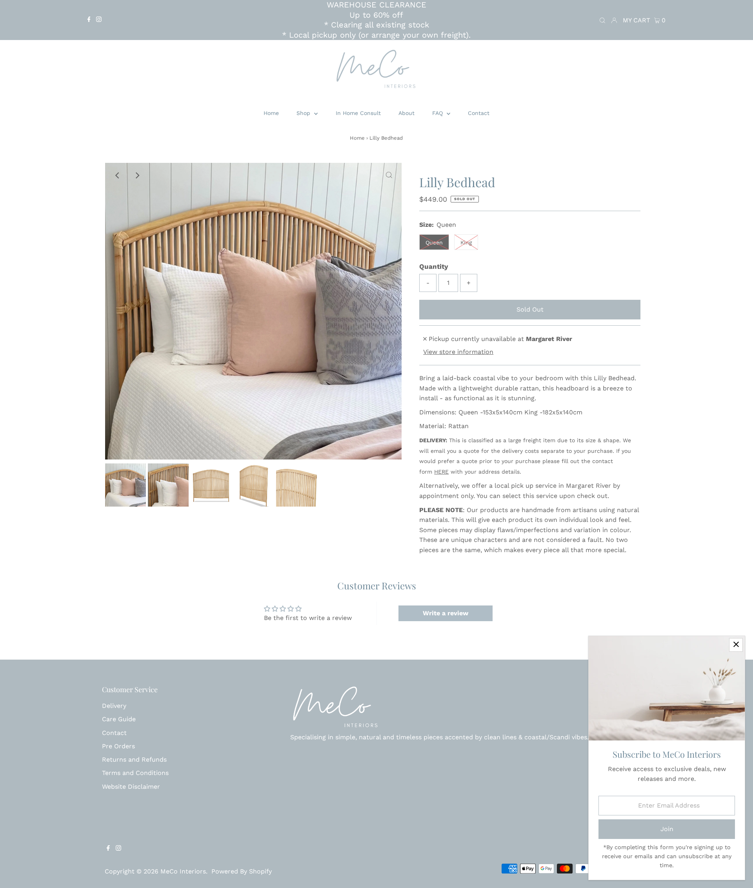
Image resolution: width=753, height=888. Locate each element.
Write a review (445, 613)
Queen (434, 242)
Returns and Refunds (134, 759)
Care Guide (119, 719)
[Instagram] (99, 20)
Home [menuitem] (271, 113)
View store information (458, 352)
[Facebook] (89, 20)
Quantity (433, 266)
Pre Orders (118, 746)
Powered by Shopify (241, 871)
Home (357, 138)
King (466, 242)
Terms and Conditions (135, 773)
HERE (441, 472)
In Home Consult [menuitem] (358, 113)
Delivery (114, 705)
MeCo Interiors (183, 871)
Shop (304, 113)
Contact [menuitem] (478, 113)
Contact (114, 733)
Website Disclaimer (131, 786)
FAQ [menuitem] (438, 113)
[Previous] (117, 175)
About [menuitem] (406, 113)
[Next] (137, 175)
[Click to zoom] (389, 175)
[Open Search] (602, 20)
